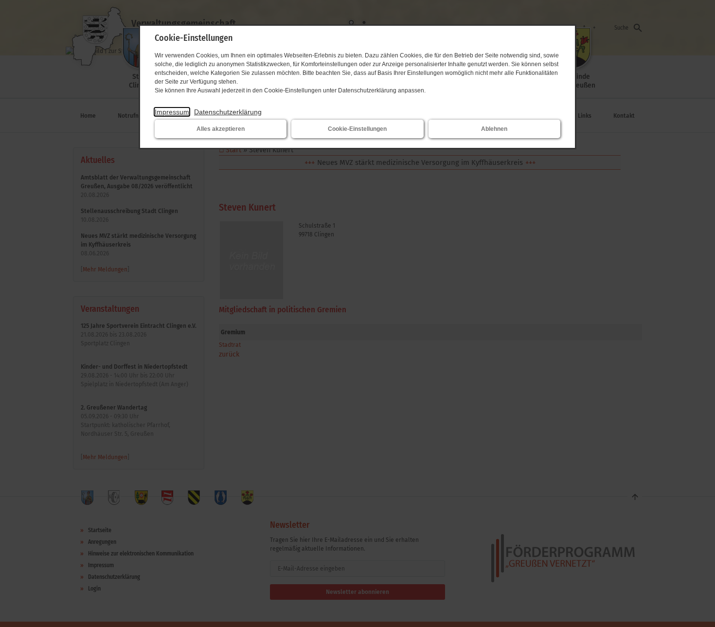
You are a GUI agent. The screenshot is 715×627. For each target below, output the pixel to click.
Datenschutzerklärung (228, 112)
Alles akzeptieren (221, 128)
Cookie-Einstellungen (357, 128)
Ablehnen (494, 128)
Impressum (172, 112)
